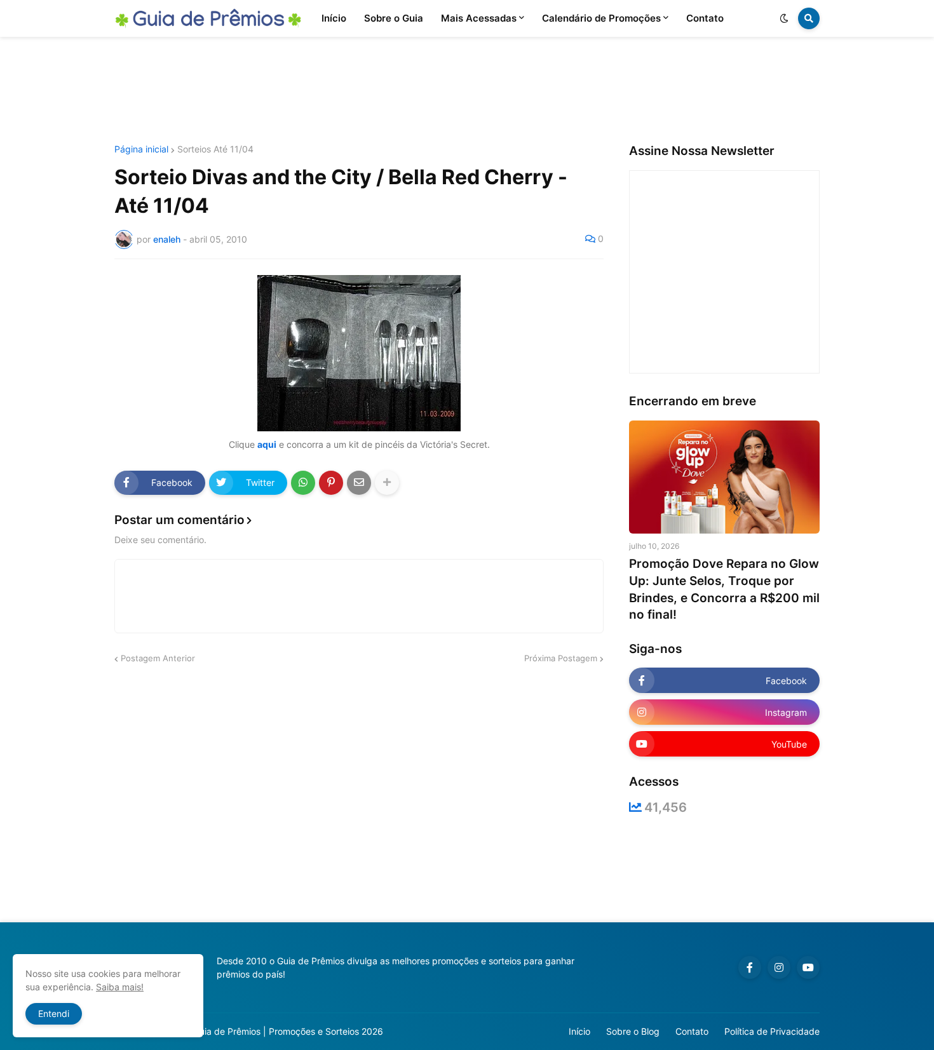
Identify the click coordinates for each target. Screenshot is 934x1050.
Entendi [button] (53, 1013)
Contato (691, 1031)
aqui (266, 444)
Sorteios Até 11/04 (215, 149)
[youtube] (808, 967)
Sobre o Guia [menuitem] (393, 18)
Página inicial (141, 149)
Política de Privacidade (772, 1031)
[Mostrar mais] (387, 483)
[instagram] (779, 967)
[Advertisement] (467, 90)
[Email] (359, 483)
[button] (784, 18)
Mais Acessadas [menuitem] (479, 18)
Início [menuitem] (333, 18)
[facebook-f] (749, 967)
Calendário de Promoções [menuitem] (601, 18)
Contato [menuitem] (705, 18)
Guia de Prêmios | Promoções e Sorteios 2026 (288, 1031)
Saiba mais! (120, 986)
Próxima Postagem (560, 658)
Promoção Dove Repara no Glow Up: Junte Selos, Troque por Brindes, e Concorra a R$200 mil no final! (724, 589)
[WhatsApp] (303, 483)
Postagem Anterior (158, 658)
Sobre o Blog (633, 1031)
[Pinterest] (331, 483)
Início (579, 1031)
